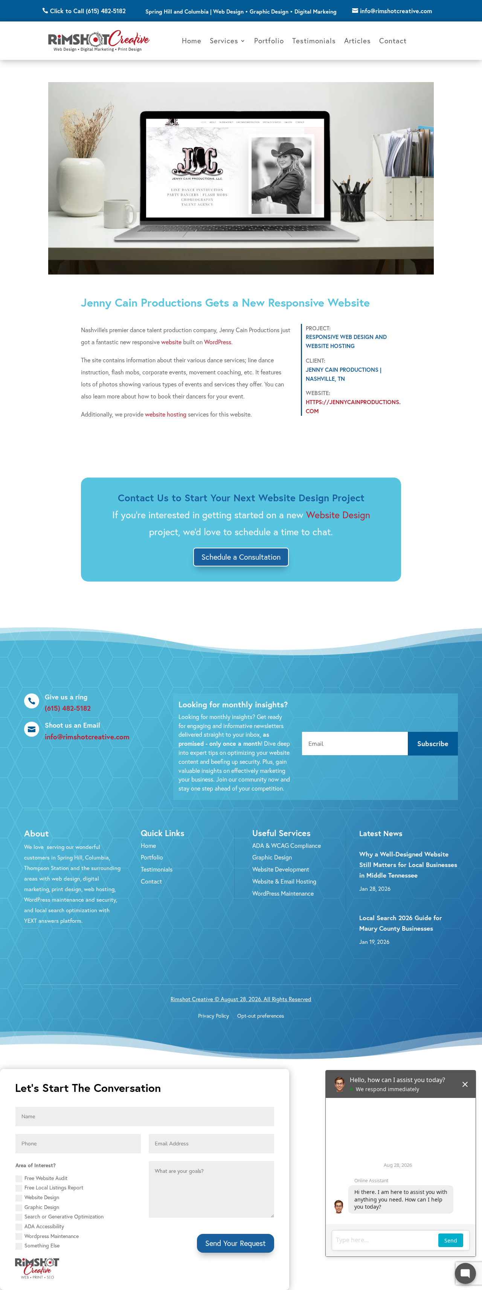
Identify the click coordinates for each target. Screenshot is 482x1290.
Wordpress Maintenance (51, 1236)
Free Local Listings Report (53, 1187)
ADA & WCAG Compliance (286, 845)
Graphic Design (272, 857)
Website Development (280, 869)
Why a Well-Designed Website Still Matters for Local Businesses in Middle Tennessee (408, 864)
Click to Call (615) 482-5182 (88, 11)
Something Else (41, 1245)
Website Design (293, 497)
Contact (393, 40)
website (171, 342)
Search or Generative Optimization (64, 1216)
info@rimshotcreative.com (396, 11)
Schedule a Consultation (241, 557)
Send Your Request (235, 1243)
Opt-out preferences (260, 1016)
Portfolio (269, 40)
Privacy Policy (213, 1016)
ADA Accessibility (44, 1226)
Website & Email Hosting (284, 881)
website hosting (165, 414)
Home (191, 40)
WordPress (217, 342)
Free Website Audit (45, 1178)
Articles (357, 40)
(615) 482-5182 (68, 708)
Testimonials (314, 40)
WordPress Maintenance (283, 893)
